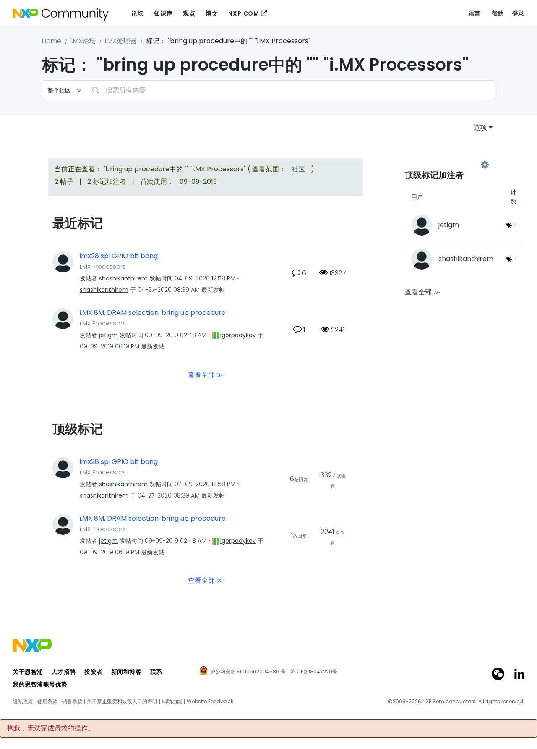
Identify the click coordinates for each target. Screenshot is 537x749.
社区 (298, 169)
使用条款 (47, 701)
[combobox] (290, 90)
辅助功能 (172, 701)
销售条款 (72, 701)
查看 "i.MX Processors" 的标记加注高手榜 (444, 165)
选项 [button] (480, 127)
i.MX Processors (103, 266)
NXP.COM (243, 13)
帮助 (498, 13)
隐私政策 (23, 701)
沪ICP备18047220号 (313, 671)
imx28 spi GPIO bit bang (119, 256)
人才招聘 (64, 672)
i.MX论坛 (83, 41)
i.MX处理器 (121, 41)
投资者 (93, 672)
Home (51, 41)
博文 (212, 13)
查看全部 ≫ (205, 374)
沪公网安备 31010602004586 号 (248, 672)
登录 (518, 13)
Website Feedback (210, 701)
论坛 (137, 13)
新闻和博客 (126, 672)
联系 (156, 672)
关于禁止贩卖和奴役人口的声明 (122, 701)
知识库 (163, 13)
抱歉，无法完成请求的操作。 (50, 728)
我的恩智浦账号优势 (40, 684)
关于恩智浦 (28, 672)
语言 (475, 13)
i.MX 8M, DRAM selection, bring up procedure (153, 312)
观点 (189, 13)
